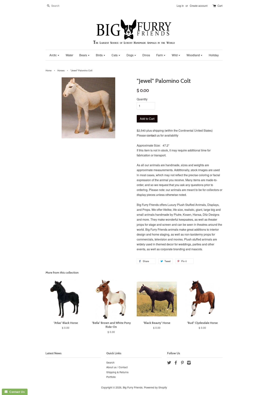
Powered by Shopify (155, 387)
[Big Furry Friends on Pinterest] (182, 363)
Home (49, 70)
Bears (83, 55)
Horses (61, 70)
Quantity (142, 99)
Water (69, 55)
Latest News (53, 353)
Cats (115, 55)
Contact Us (16, 391)
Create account (198, 5)
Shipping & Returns (117, 372)
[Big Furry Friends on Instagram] (189, 363)
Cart (219, 5)
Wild (175, 55)
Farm (160, 55)
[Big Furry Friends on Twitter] (169, 363)
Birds (99, 55)
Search (110, 362)
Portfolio (111, 377)
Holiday (214, 55)
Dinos (146, 55)
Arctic (53, 55)
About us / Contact (117, 367)
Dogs (130, 55)
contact (151, 135)
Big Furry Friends (133, 387)
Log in (180, 5)
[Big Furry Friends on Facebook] (176, 363)
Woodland (194, 55)
